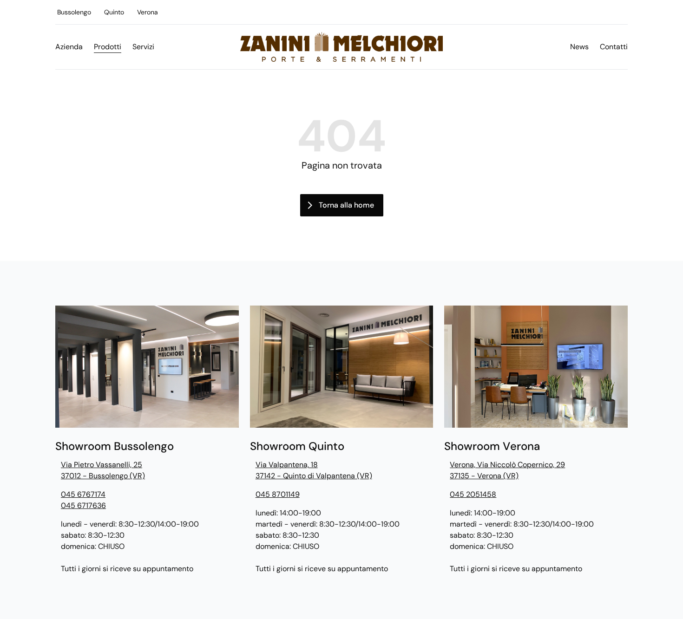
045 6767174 (83, 494)
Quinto (114, 12)
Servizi (143, 47)
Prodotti (107, 47)
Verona (147, 12)
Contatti (614, 47)
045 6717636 (83, 505)
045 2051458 (473, 494)
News (579, 47)
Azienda (69, 47)
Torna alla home (346, 205)
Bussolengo (74, 12)
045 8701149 (278, 494)
